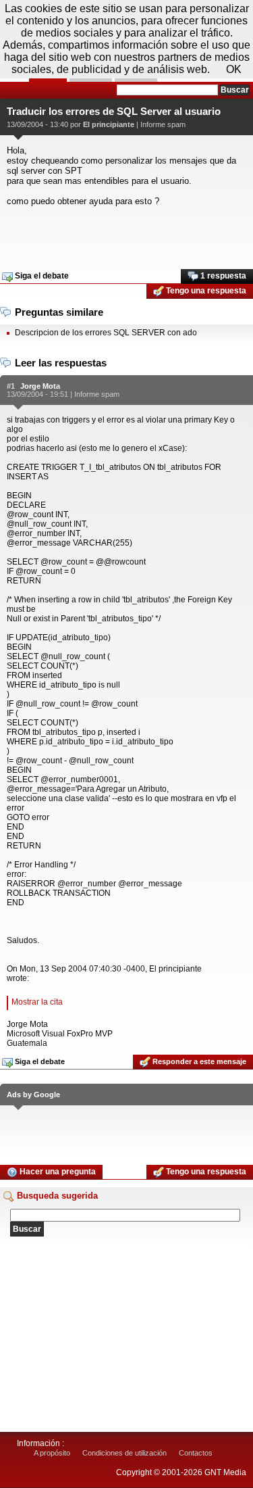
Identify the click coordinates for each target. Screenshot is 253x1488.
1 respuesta (222, 276)
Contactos (196, 1453)
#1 (11, 386)
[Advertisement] (126, 233)
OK (234, 69)
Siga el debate (41, 276)
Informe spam (163, 124)
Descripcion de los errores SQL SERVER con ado (106, 332)
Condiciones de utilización (124, 1453)
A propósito (52, 1453)
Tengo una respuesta (205, 290)
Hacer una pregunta (57, 1171)
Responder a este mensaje (198, 1061)
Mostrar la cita (37, 1002)
